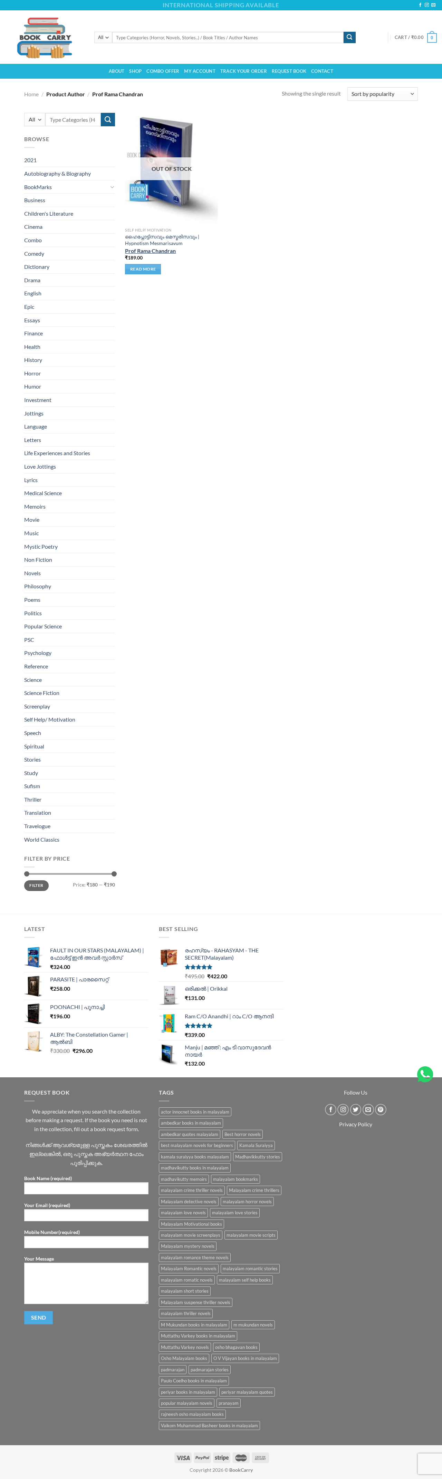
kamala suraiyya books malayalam (195, 1156)
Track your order (243, 71)
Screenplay (37, 706)
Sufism (32, 786)
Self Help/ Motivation (49, 719)
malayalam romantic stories (250, 1268)
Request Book (289, 71)
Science (33, 679)
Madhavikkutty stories (257, 1156)
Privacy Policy (355, 1124)
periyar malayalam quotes (247, 1392)
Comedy (34, 253)
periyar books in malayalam (188, 1392)
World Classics (41, 839)
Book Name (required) (48, 1178)
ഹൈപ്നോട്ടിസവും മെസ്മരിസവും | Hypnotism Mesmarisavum (162, 240)
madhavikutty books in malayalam (195, 1168)
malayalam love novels (183, 1212)
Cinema (33, 226)
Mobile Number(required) (52, 1232)
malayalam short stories (185, 1291)
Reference (36, 666)
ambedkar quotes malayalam (189, 1134)
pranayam (229, 1403)
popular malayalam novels (186, 1403)
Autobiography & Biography (57, 173)
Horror (32, 373)
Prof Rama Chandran (150, 250)
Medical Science (43, 493)
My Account (199, 71)
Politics (33, 612)
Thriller (32, 799)
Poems (32, 599)
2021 (30, 160)
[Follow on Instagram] (427, 5)
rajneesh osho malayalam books (192, 1414)
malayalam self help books (245, 1280)
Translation (37, 812)
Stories (32, 759)
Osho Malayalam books (184, 1358)
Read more (143, 269)
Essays (32, 319)
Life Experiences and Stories (57, 453)
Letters (32, 440)
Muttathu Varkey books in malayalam (198, 1336)
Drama (32, 280)
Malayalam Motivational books (191, 1224)
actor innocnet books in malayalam (195, 1112)
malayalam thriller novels (186, 1313)
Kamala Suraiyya (256, 1145)
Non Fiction (38, 559)
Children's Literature (48, 213)
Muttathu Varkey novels (185, 1347)
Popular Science (43, 626)
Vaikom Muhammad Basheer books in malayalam (209, 1425)
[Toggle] (112, 187)
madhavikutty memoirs (184, 1179)
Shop (135, 71)
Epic (29, 306)
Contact (322, 71)
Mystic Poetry (41, 546)
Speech (32, 732)
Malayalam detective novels (189, 1201)
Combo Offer (162, 71)
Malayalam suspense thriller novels (195, 1302)
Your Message (39, 1259)
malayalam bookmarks (235, 1179)
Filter (36, 885)
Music (31, 533)
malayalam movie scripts (251, 1235)
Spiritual (34, 746)
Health (32, 346)
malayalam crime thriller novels (192, 1190)
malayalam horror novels (247, 1201)
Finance (33, 333)
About (116, 71)
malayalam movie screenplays (190, 1235)
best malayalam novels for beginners (197, 1145)
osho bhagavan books (236, 1347)
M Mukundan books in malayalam (194, 1325)
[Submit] (349, 37)
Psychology (37, 652)
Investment (37, 399)
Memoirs (35, 506)
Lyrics (31, 480)
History (33, 359)
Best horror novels (242, 1134)
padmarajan (172, 1369)
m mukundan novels (253, 1325)
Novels (32, 573)
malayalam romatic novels (187, 1280)
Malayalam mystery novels (187, 1246)
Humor (32, 386)
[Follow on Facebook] (420, 5)
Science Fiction (41, 692)
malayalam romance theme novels (195, 1257)
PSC (29, 639)
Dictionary (36, 266)
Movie (31, 519)
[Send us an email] (433, 5)
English (32, 293)
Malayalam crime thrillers (254, 1190)
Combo (33, 240)
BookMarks (38, 186)
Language (35, 426)
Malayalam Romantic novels (189, 1268)
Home (31, 94)
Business (34, 200)
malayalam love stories (235, 1212)
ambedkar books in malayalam (191, 1123)
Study (31, 773)
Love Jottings (40, 466)
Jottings (34, 413)
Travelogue (37, 826)
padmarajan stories (210, 1369)
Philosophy (37, 586)
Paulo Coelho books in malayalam (194, 1380)
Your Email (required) (47, 1205)
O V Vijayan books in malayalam (245, 1358)
